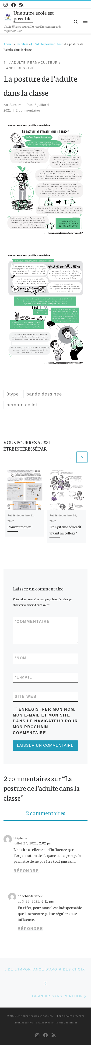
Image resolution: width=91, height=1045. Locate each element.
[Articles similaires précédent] (70, 457)
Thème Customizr (66, 1022)
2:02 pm (45, 843)
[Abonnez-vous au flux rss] (21, 5)
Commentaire (32, 621)
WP (31, 1022)
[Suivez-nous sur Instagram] (6, 5)
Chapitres (21, 43)
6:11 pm (48, 901)
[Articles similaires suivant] (82, 457)
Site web (26, 696)
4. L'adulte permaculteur (47, 43)
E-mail (23, 677)
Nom (21, 658)
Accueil (8, 43)
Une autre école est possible (35, 1016)
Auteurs (16, 105)
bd (19, 895)
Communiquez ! (19, 526)
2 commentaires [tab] (45, 813)
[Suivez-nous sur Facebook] (13, 5)
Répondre (26, 871)
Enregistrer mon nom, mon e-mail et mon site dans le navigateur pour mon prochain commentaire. (45, 721)
